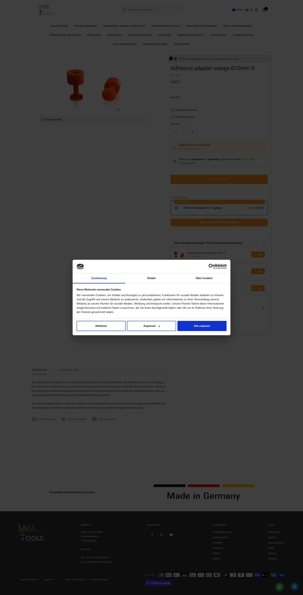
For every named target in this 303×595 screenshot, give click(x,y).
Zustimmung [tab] (99, 278)
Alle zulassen (202, 325)
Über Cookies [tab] (204, 278)
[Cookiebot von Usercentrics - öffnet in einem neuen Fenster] (211, 266)
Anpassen (149, 325)
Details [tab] (151, 278)
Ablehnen (101, 325)
